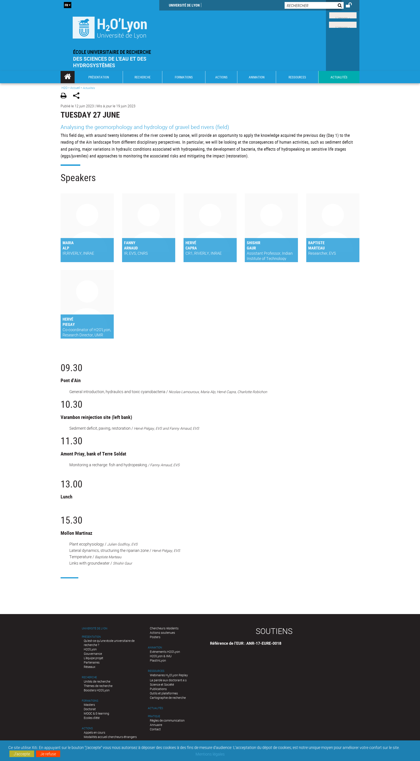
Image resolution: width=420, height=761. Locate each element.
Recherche (89, 677)
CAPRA (191, 248)
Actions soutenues (162, 632)
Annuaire (156, 725)
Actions (87, 728)
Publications (158, 689)
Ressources (156, 671)
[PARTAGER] (77, 96)
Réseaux (89, 667)
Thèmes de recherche (98, 686)
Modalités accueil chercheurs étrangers (110, 737)
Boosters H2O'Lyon (97, 690)
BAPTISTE (316, 242)
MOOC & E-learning (96, 713)
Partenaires (92, 662)
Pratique (154, 716)
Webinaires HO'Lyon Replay (169, 675)
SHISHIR (253, 242)
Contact (155, 729)
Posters (155, 637)
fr (66, 5)
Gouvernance (93, 654)
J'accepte (22, 753)
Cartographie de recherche (168, 698)
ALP (66, 248)
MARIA (68, 242)
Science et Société (162, 684)
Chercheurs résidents (164, 628)
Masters (89, 705)
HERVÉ (191, 242)
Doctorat (90, 709)
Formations (90, 701)
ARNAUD (131, 248)
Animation (155, 647)
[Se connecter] (351, 5)
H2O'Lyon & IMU (161, 656)
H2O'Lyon (90, 649)
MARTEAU (316, 248)
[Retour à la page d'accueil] (110, 26)
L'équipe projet (93, 658)
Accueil (75, 88)
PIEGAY (69, 324)
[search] (314, 5)
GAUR (251, 248)
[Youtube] (343, 24)
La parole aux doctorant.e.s (168, 680)
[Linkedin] (343, 15)
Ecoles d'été (92, 718)
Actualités (155, 708)
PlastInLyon (158, 660)
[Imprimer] (65, 96)
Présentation (91, 637)
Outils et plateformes (164, 693)
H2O (64, 88)
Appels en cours (94, 732)
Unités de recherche (97, 681)
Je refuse (48, 753)
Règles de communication (167, 720)
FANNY (129, 242)
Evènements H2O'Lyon (165, 652)
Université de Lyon (184, 5)
